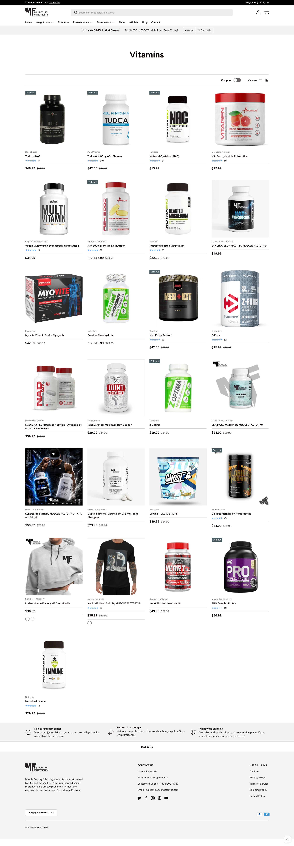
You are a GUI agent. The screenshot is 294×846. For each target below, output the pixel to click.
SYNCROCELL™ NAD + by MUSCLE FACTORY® (239, 245)
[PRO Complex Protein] (240, 566)
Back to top (147, 746)
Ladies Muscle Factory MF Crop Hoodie (47, 603)
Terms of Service (259, 783)
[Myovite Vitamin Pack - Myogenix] (54, 298)
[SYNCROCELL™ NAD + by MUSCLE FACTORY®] (240, 209)
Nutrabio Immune (35, 701)
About (122, 22)
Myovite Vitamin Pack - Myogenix (44, 335)
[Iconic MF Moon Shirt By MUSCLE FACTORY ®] (116, 566)
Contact (155, 22)
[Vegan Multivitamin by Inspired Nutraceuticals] (54, 209)
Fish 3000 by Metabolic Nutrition (106, 245)
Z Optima (154, 424)
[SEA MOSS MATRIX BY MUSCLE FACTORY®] (240, 388)
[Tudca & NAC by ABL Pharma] (116, 119)
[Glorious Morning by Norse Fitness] (240, 477)
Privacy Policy (258, 777)
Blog (145, 22)
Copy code (205, 30)
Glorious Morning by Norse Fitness (231, 513)
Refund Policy (257, 795)
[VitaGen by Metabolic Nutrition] (240, 119)
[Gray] (32, 619)
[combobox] (152, 12)
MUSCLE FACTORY (40, 827)
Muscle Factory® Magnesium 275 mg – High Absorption (113, 515)
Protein (61, 22)
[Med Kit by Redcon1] (178, 298)
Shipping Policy (258, 789)
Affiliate (134, 22)
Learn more (54, 2)
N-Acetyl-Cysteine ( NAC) (164, 156)
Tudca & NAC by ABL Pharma (104, 156)
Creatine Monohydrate (100, 335)
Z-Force (216, 335)
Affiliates (255, 771)
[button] (267, 12)
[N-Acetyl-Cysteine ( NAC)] (178, 119)
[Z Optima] (178, 388)
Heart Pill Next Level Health (165, 603)
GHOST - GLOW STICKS (163, 513)
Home (28, 22)
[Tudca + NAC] (54, 119)
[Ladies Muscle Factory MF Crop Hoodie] (54, 566)
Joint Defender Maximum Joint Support (109, 424)
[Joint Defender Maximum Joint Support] (116, 388)
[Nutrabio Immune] (54, 664)
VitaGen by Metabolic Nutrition (230, 156)
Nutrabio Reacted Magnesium (166, 245)
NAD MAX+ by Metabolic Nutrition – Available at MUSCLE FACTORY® (53, 426)
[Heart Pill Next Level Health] (178, 566)
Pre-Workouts (81, 22)
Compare (226, 80)
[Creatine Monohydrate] (116, 298)
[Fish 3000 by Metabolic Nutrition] (116, 209)
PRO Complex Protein (224, 603)
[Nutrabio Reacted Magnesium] (178, 209)
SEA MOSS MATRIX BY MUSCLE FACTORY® (237, 424)
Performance (103, 22)
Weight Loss (43, 22)
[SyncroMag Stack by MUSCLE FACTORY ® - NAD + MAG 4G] (54, 477)
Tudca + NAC (33, 156)
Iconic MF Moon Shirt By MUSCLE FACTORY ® (113, 603)
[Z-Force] (240, 298)
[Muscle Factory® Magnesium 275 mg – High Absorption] (116, 477)
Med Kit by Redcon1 (161, 335)
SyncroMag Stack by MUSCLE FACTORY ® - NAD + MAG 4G (53, 515)
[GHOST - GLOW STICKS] (178, 477)
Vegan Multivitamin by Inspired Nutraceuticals (52, 245)
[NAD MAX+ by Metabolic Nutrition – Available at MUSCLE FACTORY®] (54, 388)
